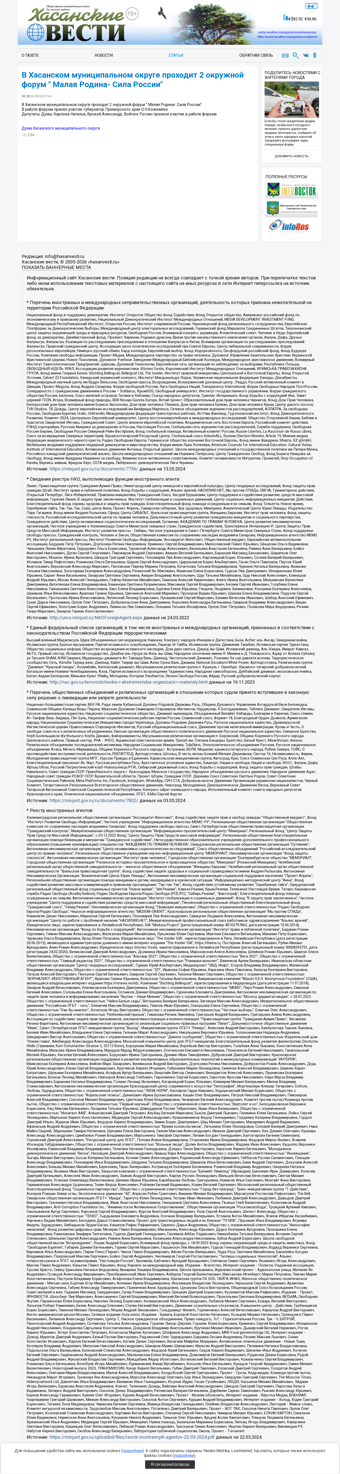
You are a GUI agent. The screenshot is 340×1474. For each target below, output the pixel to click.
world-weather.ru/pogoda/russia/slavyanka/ (287, 32)
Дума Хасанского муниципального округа (61, 128)
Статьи (176, 55)
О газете (30, 55)
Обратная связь (256, 55)
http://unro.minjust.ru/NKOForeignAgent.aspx (96, 617)
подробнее (132, 1450)
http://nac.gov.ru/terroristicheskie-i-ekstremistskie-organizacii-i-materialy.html (129, 682)
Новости (104, 55)
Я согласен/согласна (170, 1464)
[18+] (75, 23)
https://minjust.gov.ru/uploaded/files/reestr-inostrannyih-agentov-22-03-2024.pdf (132, 1437)
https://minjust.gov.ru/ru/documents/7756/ (94, 469)
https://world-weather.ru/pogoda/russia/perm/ (287, 37)
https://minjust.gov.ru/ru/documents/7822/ (94, 800)
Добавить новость (292, 156)
